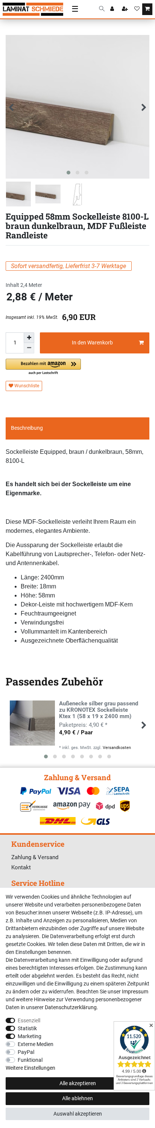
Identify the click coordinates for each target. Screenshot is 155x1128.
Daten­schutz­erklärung (71, 1007)
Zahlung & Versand (34, 857)
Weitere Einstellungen (30, 1068)
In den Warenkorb (92, 343)
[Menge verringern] (29, 348)
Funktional (30, 1060)
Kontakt (21, 867)
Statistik (27, 1028)
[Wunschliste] (137, 9)
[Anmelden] (113, 9)
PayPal (26, 1052)
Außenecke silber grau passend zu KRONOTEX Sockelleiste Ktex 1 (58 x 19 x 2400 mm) (98, 710)
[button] (43, 367)
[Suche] (102, 9)
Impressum (135, 992)
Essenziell (29, 1020)
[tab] (77, 428)
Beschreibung (27, 428)
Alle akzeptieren (77, 1083)
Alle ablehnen (77, 1098)
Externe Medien (35, 1044)
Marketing (29, 1036)
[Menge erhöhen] (29, 337)
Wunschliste (26, 385)
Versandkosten (117, 747)
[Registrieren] (125, 9)
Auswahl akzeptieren (77, 1114)
